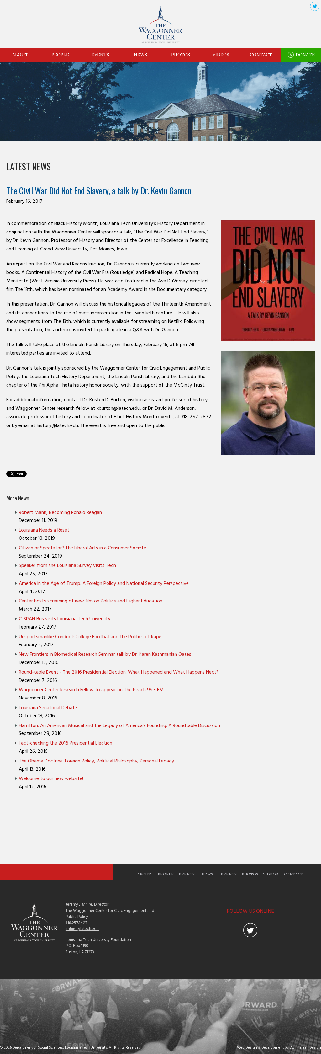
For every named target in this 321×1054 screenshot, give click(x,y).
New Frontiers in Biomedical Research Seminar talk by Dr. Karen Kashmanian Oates (105, 654)
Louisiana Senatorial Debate (48, 708)
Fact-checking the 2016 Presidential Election (65, 743)
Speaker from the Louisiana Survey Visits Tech (67, 566)
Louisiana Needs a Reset (44, 530)
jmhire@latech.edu (82, 929)
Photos (180, 54)
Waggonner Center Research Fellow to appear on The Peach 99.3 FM (91, 690)
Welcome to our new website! (51, 779)
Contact (261, 54)
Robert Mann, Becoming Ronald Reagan (60, 513)
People (60, 54)
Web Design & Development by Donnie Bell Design (279, 1048)
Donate (304, 54)
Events (100, 54)
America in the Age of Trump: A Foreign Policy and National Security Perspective (104, 584)
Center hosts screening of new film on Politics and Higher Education (90, 601)
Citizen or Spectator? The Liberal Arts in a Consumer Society (82, 548)
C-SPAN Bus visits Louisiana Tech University (64, 619)
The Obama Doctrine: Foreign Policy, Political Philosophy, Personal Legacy (96, 761)
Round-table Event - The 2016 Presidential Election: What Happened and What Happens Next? (118, 672)
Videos (221, 54)
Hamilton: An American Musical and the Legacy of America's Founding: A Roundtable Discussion (119, 726)
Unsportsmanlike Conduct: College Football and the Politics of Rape (90, 637)
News (140, 54)
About (20, 54)
